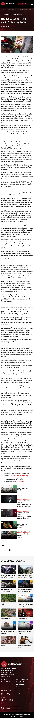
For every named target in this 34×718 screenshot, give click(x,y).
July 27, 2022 (20, 481)
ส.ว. (14, 545)
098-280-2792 (7, 690)
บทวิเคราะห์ (20, 514)
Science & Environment (8, 682)
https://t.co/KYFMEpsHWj (20, 476)
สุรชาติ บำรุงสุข (27, 486)
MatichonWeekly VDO (22, 498)
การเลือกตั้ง (8, 545)
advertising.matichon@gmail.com (13, 694)
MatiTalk (19, 500)
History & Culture (21, 682)
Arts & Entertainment (22, 679)
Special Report (18, 14)
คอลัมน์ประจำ (6, 14)
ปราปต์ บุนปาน (27, 514)
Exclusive (20, 510)
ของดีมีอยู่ (20, 512)
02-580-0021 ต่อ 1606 (9, 692)
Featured (20, 486)
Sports (18, 687)
